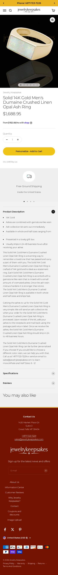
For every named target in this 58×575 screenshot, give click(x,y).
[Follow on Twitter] (13, 530)
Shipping (31, 563)
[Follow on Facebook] (5, 530)
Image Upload (14, 520)
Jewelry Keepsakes (12, 92)
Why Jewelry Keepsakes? (14, 499)
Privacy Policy (8, 563)
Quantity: (7, 133)
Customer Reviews (14, 492)
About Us (14, 482)
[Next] (54, 3)
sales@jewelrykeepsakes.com (29, 439)
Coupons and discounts (14, 513)
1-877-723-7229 (29, 435)
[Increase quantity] (18, 140)
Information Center (14, 487)
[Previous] (3, 3)
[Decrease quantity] (7, 140)
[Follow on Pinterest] (20, 530)
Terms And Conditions (12, 566)
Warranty (21, 563)
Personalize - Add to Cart (29, 151)
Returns (41, 563)
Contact (15, 506)
